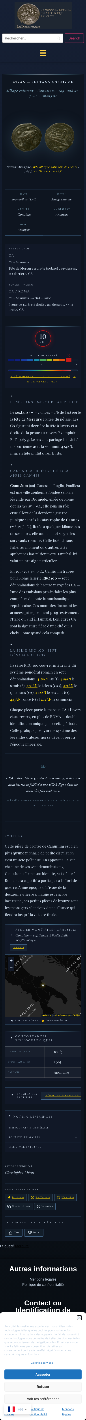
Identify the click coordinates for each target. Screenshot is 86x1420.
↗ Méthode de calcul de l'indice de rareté (40, 376)
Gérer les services (42, 1362)
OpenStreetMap (62, 1015)
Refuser (43, 1387)
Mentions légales (43, 1279)
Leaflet (48, 1015)
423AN (15, 699)
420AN (31, 685)
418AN (42, 678)
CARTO (76, 1015)
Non (36, 1232)
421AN (68, 685)
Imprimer (47, 1206)
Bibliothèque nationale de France (55, 167)
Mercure (22, 1246)
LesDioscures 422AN (48, 171)
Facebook (18, 1197)
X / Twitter (43, 1197)
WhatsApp (68, 1197)
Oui (16, 1232)
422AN (41, 692)
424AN (46, 699)
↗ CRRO (18, 947)
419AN (65, 678)
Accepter (43, 1374)
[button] (79, 1318)
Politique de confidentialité (43, 1285)
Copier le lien (21, 1206)
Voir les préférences (43, 1399)
